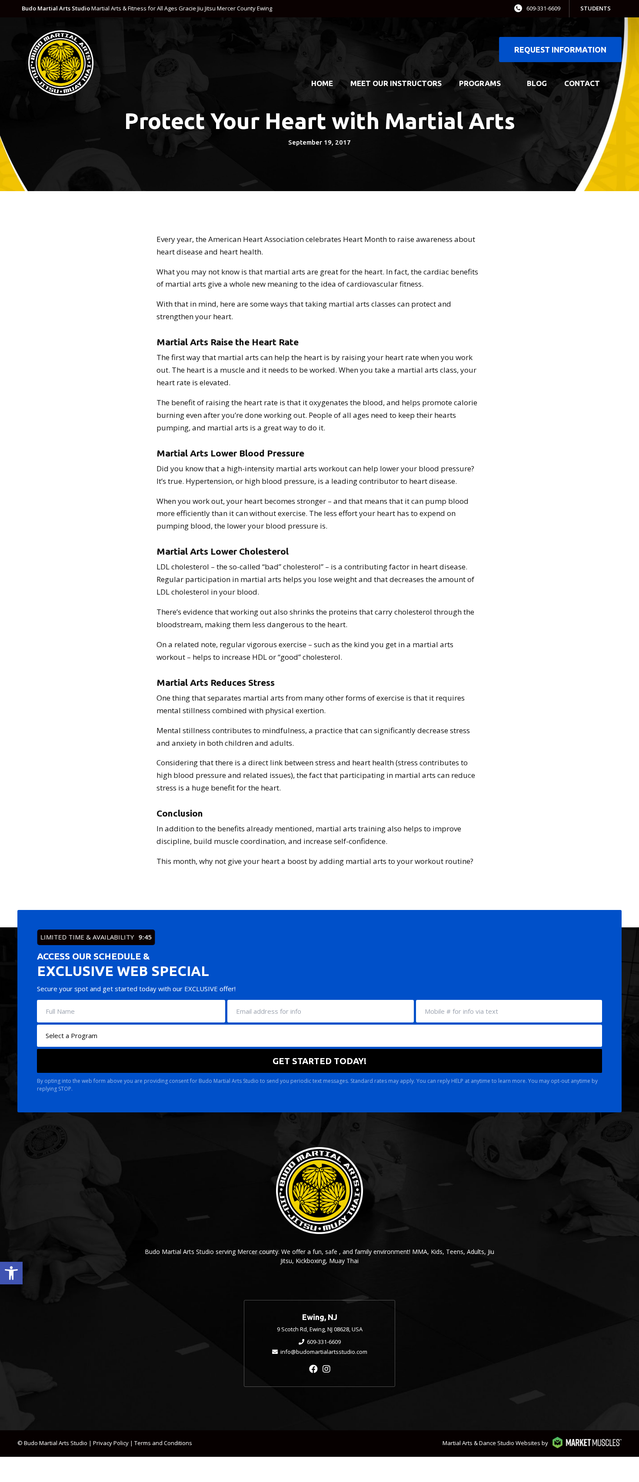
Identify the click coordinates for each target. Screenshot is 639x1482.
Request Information (560, 49)
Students (595, 8)
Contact (582, 83)
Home (322, 83)
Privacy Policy (111, 1443)
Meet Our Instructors (396, 83)
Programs (480, 83)
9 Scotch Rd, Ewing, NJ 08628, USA (320, 1329)
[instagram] (326, 1369)
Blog (537, 83)
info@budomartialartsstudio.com (323, 1352)
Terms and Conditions (163, 1443)
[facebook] (313, 1369)
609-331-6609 (543, 8)
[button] (11, 1273)
